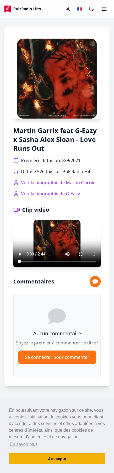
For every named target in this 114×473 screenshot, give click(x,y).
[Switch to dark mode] (91, 9)
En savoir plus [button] (24, 444)
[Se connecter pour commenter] (95, 281)
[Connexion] (68, 9)
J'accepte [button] (57, 458)
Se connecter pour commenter (57, 357)
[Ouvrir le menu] (104, 8)
